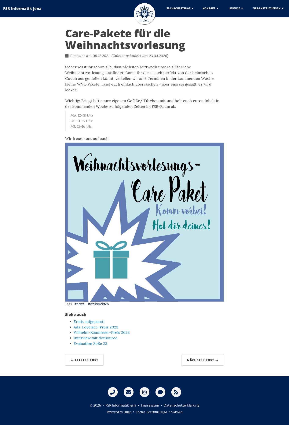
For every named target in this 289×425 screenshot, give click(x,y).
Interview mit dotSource (95, 337)
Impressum (150, 405)
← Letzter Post (84, 360)
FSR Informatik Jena (22, 8)
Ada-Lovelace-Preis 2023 (96, 327)
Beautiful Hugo (156, 412)
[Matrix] (160, 391)
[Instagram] (144, 391)
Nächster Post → (202, 360)
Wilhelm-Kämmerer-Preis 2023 (102, 332)
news (80, 304)
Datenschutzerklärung (181, 405)
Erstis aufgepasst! (89, 321)
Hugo (127, 412)
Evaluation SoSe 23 (90, 343)
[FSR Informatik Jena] (144, 13)
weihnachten (99, 304)
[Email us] (128, 391)
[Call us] (112, 391)
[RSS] (176, 391)
